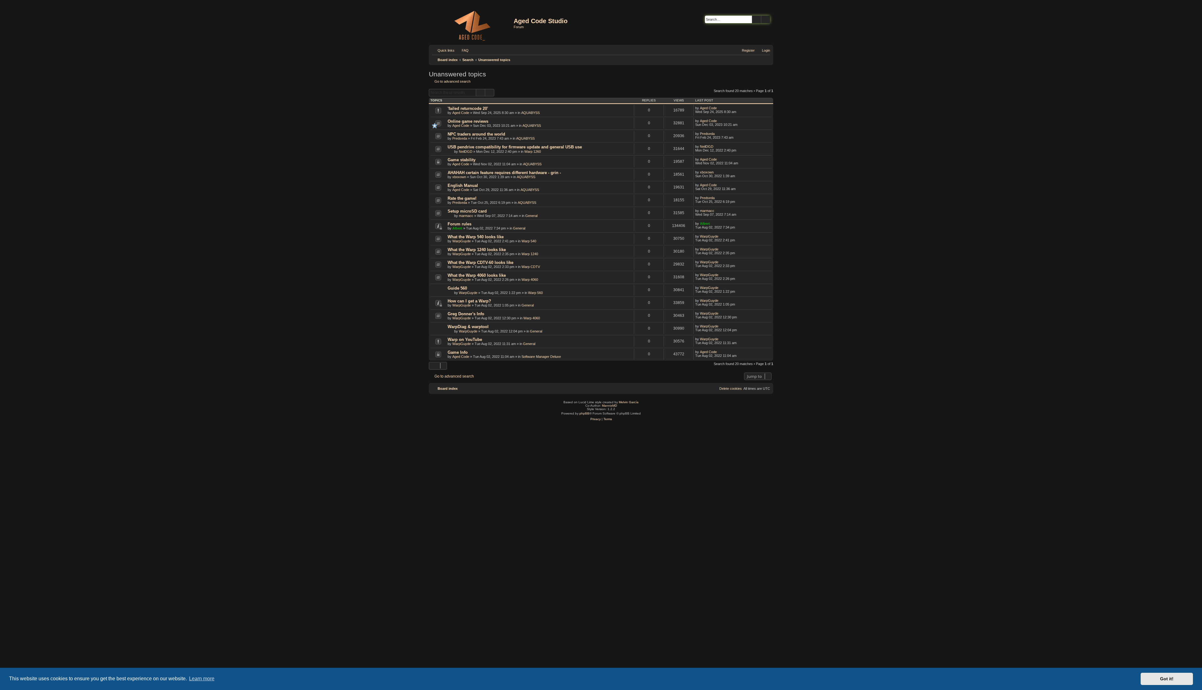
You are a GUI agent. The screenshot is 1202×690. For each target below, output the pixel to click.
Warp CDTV (530, 267)
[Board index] (472, 24)
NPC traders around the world (476, 134)
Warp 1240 (529, 254)
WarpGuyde (461, 241)
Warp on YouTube (465, 339)
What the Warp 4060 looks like (477, 275)
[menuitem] (462, 50)
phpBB (584, 413)
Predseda (459, 138)
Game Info (458, 352)
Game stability (461, 159)
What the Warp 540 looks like (476, 236)
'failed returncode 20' (468, 108)
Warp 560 (535, 293)
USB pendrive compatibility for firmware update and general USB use (515, 147)
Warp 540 (528, 241)
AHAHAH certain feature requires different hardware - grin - (504, 172)
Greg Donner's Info (466, 314)
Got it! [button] (1167, 678)
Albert (457, 228)
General (531, 216)
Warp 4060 (529, 279)
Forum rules (459, 224)
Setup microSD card (467, 211)
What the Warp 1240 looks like (477, 249)
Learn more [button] (201, 678)
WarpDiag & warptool (468, 326)
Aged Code (460, 113)
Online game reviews (468, 121)
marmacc (466, 216)
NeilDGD (465, 151)
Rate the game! (462, 198)
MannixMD (609, 405)
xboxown (459, 177)
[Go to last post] (720, 108)
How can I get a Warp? (469, 301)
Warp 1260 (532, 151)
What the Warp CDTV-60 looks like (480, 262)
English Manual (463, 185)
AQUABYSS (530, 113)
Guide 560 (457, 288)
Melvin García (629, 402)
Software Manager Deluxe (541, 356)
